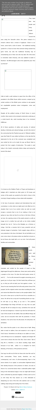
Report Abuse (28, 409)
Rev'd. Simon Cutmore (26, 387)
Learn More (15, 14)
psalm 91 (22, 389)
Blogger (23, 409)
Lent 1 (17, 389)
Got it (23, 14)
